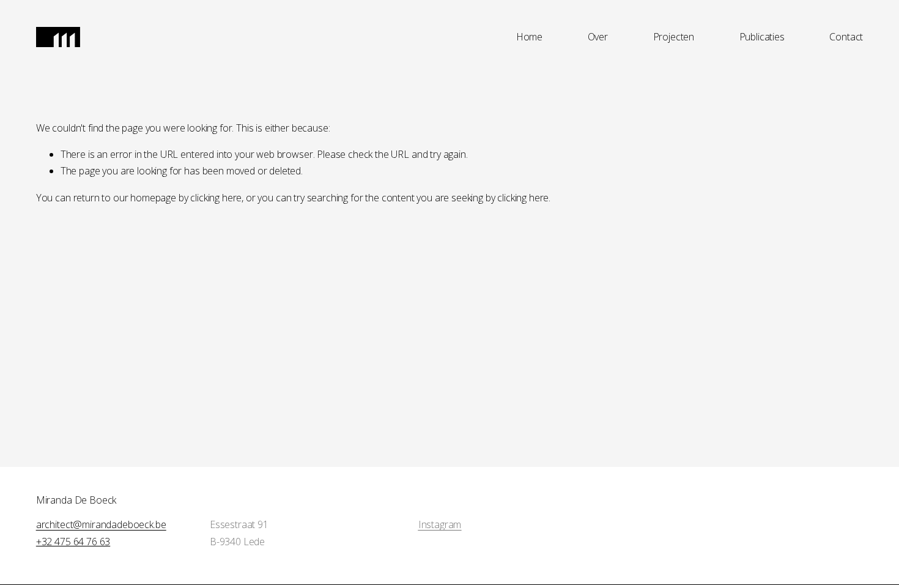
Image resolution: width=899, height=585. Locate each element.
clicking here (216, 197)
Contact (846, 36)
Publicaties (762, 36)
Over (598, 36)
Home (529, 36)
